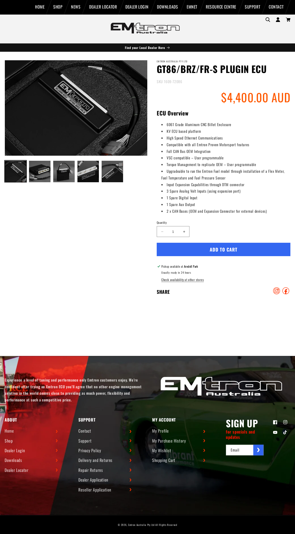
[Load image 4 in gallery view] (88, 171)
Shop (9, 441)
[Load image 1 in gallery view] (16, 171)
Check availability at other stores (182, 279)
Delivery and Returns (95, 460)
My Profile (160, 431)
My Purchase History (169, 441)
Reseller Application (94, 490)
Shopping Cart (163, 460)
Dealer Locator (16, 470)
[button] (268, 20)
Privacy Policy (89, 450)
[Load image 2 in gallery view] (40, 171)
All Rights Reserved (166, 525)
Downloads (13, 460)
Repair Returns (90, 470)
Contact (84, 431)
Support (84, 441)
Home (9, 431)
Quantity (162, 222)
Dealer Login (15, 450)
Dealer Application (93, 480)
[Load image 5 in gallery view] (112, 171)
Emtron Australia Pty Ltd (141, 525)
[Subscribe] (258, 450)
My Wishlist (161, 450)
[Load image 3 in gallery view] (64, 171)
